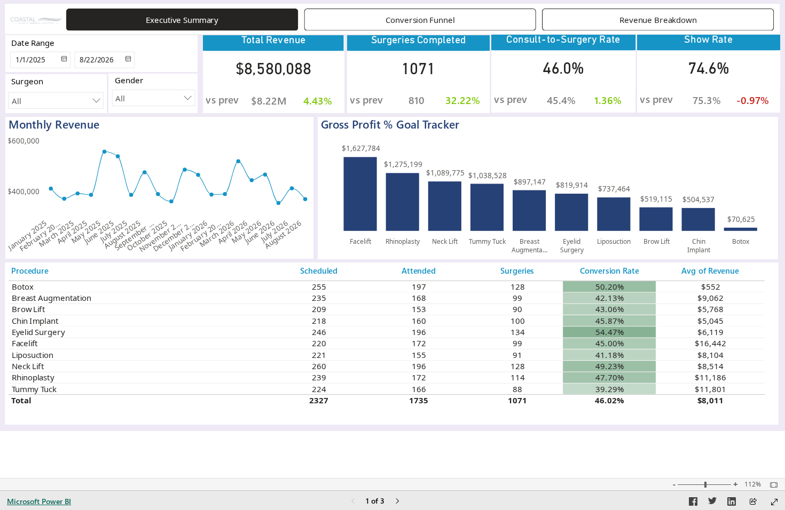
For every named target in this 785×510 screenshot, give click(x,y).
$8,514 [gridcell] (710, 366)
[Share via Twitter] (712, 503)
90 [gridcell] (517, 309)
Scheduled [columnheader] (318, 271)
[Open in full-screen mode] (774, 502)
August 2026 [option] (283, 234)
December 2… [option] (173, 235)
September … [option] (134, 235)
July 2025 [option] (113, 231)
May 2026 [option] (246, 231)
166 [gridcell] (419, 389)
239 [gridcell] (318, 377)
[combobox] (153, 98)
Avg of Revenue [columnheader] (710, 271)
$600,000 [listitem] (23, 141)
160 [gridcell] (419, 320)
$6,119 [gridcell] (710, 331)
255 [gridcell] (318, 286)
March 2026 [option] (217, 233)
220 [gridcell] (318, 343)
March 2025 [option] (56, 233)
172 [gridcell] (419, 343)
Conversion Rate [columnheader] (609, 271)
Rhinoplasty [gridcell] (32, 377)
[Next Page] (397, 501)
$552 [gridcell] (710, 286)
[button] (182, 20)
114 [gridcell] (517, 377)
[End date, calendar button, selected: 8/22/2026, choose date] (126, 60)
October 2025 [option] (147, 235)
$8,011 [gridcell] (710, 400)
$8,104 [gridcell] (710, 354)
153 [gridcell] (419, 309)
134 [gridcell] (517, 331)
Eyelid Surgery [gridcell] (38, 331)
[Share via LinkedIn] (731, 503)
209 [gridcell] (318, 309)
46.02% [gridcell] (609, 400)
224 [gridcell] (318, 389)
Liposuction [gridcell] (32, 354)
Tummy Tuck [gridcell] (33, 389)
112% (752, 484)
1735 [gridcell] (418, 400)
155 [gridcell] (419, 354)
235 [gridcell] (318, 297)
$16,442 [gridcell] (710, 343)
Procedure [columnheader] (30, 271)
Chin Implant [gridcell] (34, 320)
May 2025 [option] (86, 231)
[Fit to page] (771, 485)
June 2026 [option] (259, 231)
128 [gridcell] (517, 286)
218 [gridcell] (318, 320)
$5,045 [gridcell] (710, 320)
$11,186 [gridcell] (710, 377)
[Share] (753, 502)
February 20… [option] (40, 235)
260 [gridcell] (318, 366)
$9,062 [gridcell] (710, 297)
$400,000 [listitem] (23, 191)
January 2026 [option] (188, 235)
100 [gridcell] (517, 320)
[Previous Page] (353, 501)
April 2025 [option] (72, 232)
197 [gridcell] (419, 286)
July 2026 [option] (274, 231)
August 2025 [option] (122, 234)
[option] (359, 193)
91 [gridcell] (517, 354)
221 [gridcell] (318, 354)
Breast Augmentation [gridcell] (51, 297)
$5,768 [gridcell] (710, 309)
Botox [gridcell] (22, 286)
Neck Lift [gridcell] (27, 366)
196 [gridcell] (419, 331)
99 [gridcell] (517, 297)
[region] (392, 215)
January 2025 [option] (27, 235)
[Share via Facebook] (693, 503)
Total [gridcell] (21, 400)
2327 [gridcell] (318, 400)
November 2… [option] (160, 236)
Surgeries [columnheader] (517, 271)
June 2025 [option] (98, 231)
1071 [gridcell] (517, 400)
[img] (36, 20)
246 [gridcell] (318, 331)
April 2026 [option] (233, 232)
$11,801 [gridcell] (710, 389)
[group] (420, 20)
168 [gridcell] (419, 297)
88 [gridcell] (517, 389)
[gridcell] (609, 286)
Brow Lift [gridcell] (28, 309)
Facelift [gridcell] (24, 343)
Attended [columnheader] (419, 271)
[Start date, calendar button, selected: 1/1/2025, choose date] (62, 60)
